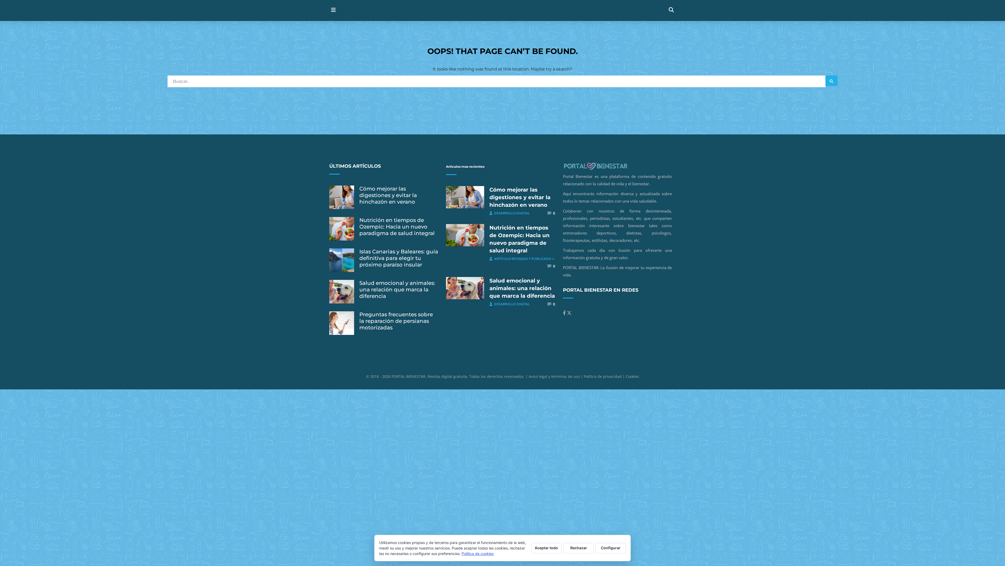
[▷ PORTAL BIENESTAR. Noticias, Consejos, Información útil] (452, 10)
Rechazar (578, 548)
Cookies (632, 376)
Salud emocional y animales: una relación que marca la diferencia (397, 289)
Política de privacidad (603, 376)
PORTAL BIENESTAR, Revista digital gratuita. (430, 376)
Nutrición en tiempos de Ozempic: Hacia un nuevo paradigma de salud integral (397, 226)
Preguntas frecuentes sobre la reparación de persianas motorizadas (396, 321)
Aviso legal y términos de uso (554, 376)
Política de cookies (478, 553)
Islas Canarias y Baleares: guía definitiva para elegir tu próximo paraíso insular (398, 258)
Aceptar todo (546, 548)
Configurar (611, 548)
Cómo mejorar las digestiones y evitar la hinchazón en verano (388, 195)
